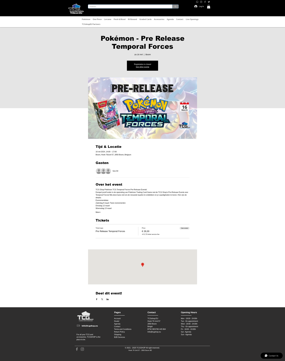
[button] (208, 6)
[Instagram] (201, 1)
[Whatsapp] (197, 1)
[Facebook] (205, 1)
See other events (142, 67)
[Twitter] (209, 1)
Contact (117, 326)
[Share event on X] (102, 299)
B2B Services (119, 337)
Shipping (117, 334)
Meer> (98, 212)
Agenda (117, 324)
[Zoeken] (175, 6)
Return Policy (119, 332)
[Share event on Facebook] (97, 299)
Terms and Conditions (122, 329)
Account (117, 318)
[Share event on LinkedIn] (108, 299)
